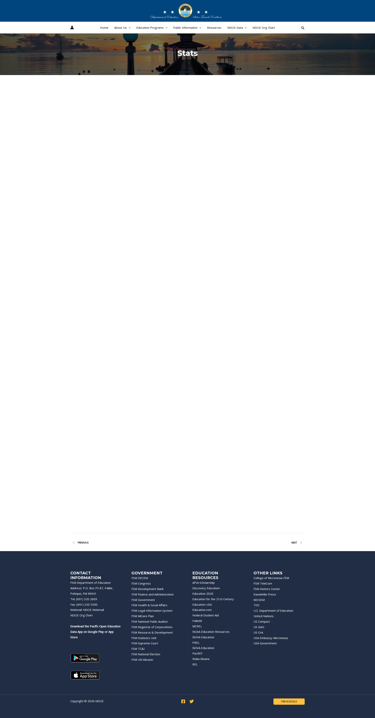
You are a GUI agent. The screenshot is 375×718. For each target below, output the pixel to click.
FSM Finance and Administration (152, 594)
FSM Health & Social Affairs (149, 605)
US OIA (258, 632)
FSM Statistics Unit (143, 638)
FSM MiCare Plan (142, 616)
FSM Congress (141, 583)
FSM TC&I (138, 649)
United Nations (264, 616)
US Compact (262, 621)
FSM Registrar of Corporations (151, 627)
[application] (128, 27)
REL (195, 664)
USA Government (265, 643)
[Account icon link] (72, 27)
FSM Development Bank (147, 589)
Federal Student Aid (205, 615)
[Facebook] (183, 701)
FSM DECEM (139, 578)
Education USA (202, 604)
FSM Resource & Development (152, 632)
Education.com (202, 610)
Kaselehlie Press (265, 594)
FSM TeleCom (263, 583)
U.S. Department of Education (273, 610)
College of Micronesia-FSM (271, 578)
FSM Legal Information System (151, 610)
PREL (196, 643)
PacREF (197, 653)
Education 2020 (202, 593)
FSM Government (143, 600)
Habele (197, 621)
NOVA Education (203, 637)
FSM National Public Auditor (149, 621)
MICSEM (259, 600)
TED (256, 605)
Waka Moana (200, 659)
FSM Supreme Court (144, 643)
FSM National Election (145, 654)
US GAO (259, 627)
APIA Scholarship (203, 583)
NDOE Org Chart (81, 615)
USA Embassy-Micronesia (271, 638)
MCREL (197, 626)
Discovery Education (206, 588)
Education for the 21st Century (213, 599)
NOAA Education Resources (210, 632)
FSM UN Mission (142, 660)
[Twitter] (191, 701)
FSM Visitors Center (267, 589)
